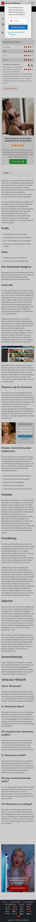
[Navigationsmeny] (32, 3)
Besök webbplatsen (10, 88)
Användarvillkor (28, 902)
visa (11, 173)
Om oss (4, 902)
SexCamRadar (24, 920)
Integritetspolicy (15, 902)
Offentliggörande (10, 904)
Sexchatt (21, 904)
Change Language (18, 27)
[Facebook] (2, 33)
